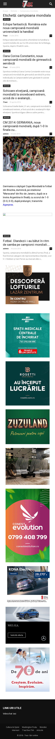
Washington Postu (29, 727)
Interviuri (15, 730)
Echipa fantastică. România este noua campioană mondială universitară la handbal (25, 28)
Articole (7, 19)
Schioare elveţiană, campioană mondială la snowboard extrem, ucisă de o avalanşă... (24, 94)
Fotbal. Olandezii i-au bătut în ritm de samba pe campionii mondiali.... (26, 242)
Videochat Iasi (9, 713)
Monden (43, 727)
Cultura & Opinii (12, 727)
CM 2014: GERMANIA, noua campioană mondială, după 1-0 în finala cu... (25, 126)
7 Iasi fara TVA (28, 730)
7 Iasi (5, 35)
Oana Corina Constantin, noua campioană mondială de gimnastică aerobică (27, 59)
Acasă (5, 11)
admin (6, 134)
